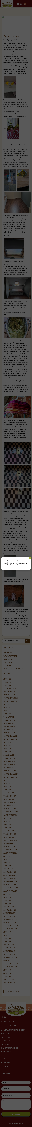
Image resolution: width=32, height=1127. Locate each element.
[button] (29, 4)
